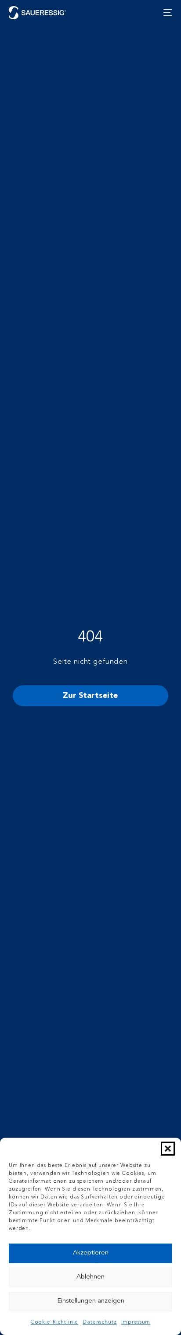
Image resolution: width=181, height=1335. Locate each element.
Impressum (136, 1322)
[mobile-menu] (165, 12)
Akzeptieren (91, 1253)
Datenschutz (99, 1322)
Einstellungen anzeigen (90, 1301)
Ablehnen (90, 1277)
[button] (167, 1148)
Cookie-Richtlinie (54, 1322)
